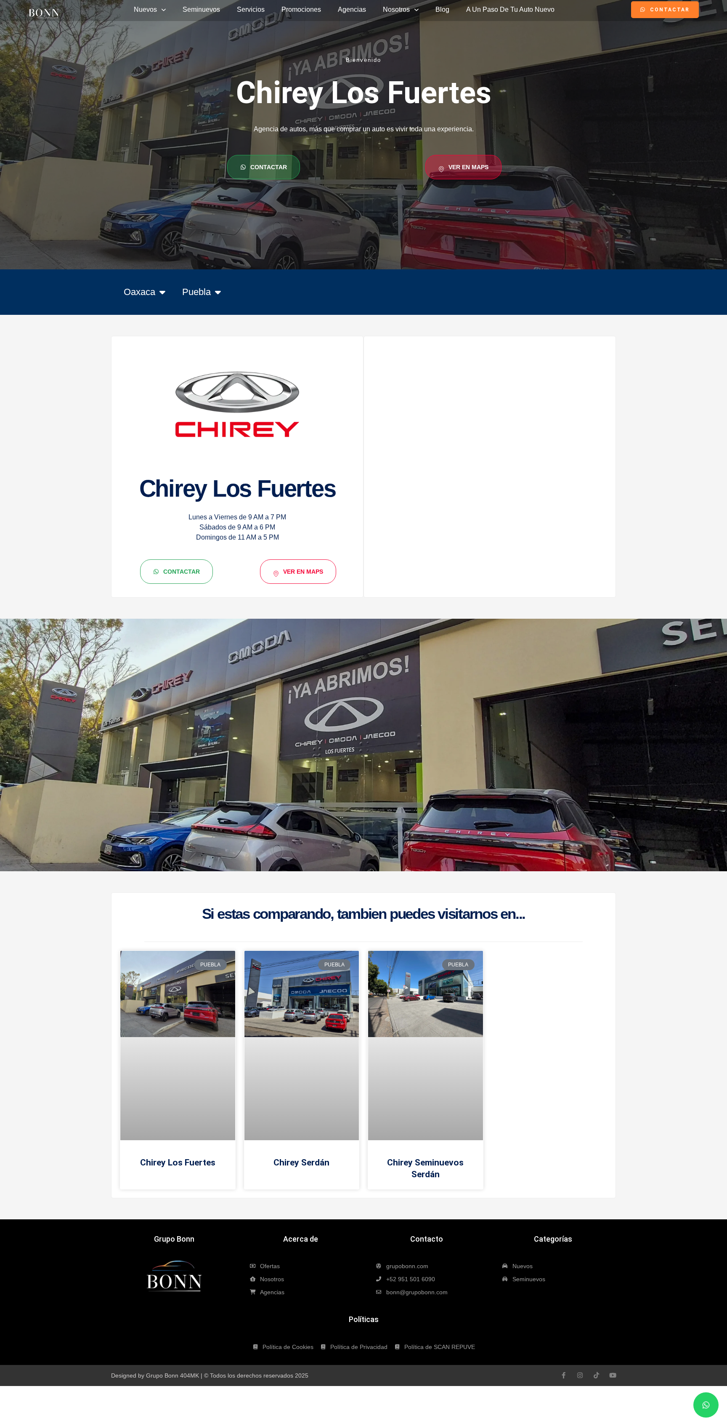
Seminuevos (201, 9)
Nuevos (145, 9)
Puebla (196, 292)
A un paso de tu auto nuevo (510, 9)
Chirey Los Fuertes (177, 1162)
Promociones (301, 9)
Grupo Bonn (174, 1238)
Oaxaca (139, 292)
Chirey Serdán (301, 1162)
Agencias (352, 9)
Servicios (251, 9)
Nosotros (396, 9)
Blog (442, 9)
